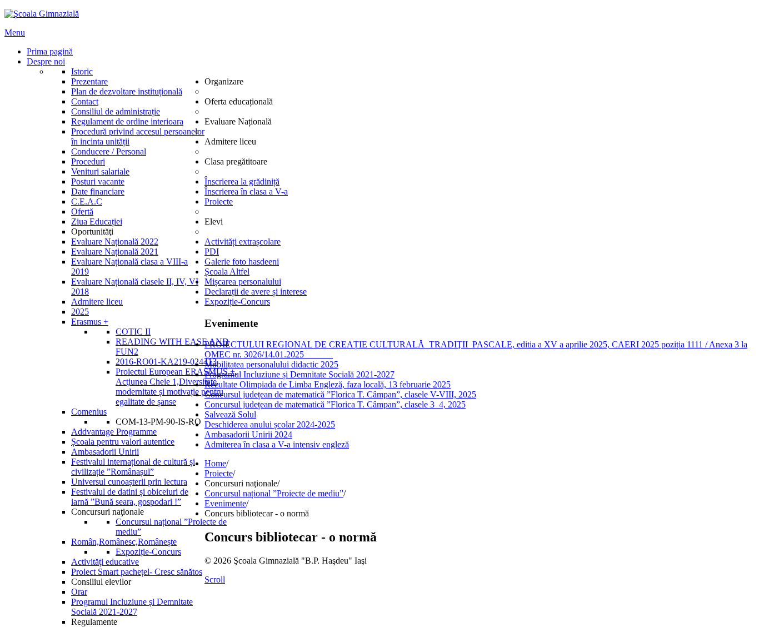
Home (215, 463)
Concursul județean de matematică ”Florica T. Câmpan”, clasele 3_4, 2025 (335, 404)
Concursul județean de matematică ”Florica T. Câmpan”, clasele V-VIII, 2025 (340, 394)
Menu (14, 32)
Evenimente (225, 503)
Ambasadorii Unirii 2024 (248, 434)
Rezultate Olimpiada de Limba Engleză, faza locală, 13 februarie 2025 (327, 384)
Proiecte (218, 473)
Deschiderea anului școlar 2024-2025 (269, 424)
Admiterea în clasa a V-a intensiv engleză (276, 444)
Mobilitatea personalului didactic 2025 (271, 364)
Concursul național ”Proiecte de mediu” (273, 493)
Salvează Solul (230, 414)
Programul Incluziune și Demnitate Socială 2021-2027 (299, 374)
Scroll (214, 579)
